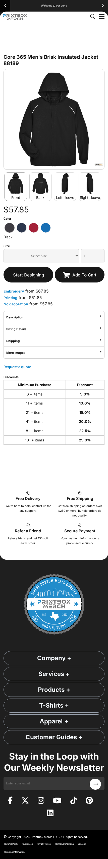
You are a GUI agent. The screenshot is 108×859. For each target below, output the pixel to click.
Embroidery (14, 291)
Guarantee (27, 844)
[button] (92, 16)
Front (15, 197)
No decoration (16, 304)
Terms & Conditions (64, 844)
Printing (10, 298)
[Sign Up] (95, 784)
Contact (82, 844)
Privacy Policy (44, 844)
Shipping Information (14, 852)
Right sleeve (90, 197)
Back (40, 197)
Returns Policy (11, 844)
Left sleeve (65, 197)
